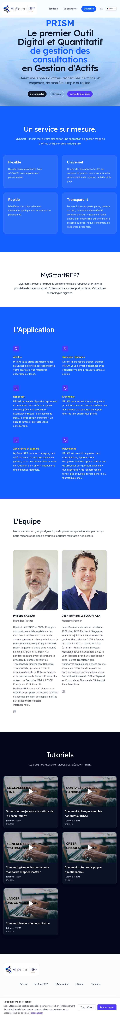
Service (24, 984)
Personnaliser (36, 1013)
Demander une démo (80, 94)
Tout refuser (86, 1007)
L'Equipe (80, 984)
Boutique (53, 8)
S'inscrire (89, 8)
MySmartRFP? (41, 984)
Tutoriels (95, 984)
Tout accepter (107, 1007)
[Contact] (101, 8)
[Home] (19, 8)
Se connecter (70, 8)
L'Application (61, 984)
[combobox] (111, 9)
